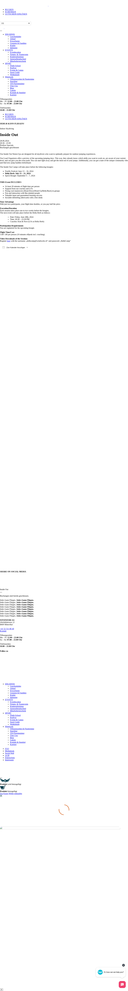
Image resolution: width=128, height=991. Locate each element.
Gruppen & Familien (18, 43)
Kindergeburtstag (17, 57)
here (8, 241)
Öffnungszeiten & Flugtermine (22, 79)
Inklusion (13, 48)
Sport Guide (15, 72)
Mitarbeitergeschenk (18, 61)
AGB (7, 755)
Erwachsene (15, 41)
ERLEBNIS (10, 34)
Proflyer (13, 68)
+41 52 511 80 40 (7, 629)
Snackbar (13, 81)
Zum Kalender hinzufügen (15, 247)
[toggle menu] (1, 30)
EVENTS (9, 50)
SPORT (8, 63)
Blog (12, 88)
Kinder (13, 45)
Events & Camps (16, 70)
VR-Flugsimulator (17, 84)
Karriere (13, 95)
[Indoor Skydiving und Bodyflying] (26, 5)
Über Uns (14, 86)
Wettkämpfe (15, 75)
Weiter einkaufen (15, 793)
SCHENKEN (10, 12)
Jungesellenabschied (18, 59)
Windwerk (9, 77)
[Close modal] (1, 592)
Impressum (9, 760)
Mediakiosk (9, 751)
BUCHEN (9, 9)
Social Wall (9, 753)
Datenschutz (10, 758)
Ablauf (13, 39)
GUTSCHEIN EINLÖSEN (16, 14)
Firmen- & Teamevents (19, 54)
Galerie (13, 90)
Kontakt (3, 631)
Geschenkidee (15, 36)
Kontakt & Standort (18, 93)
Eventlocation (15, 52)
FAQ (7, 749)
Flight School (15, 66)
